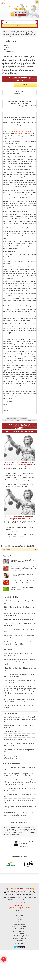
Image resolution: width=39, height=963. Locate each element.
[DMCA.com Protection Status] (19, 947)
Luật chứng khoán (8, 420)
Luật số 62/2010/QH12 (21, 133)
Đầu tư (19, 917)
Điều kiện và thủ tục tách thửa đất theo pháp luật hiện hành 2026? (22, 588)
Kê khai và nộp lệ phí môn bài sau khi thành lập (19, 619)
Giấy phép (19, 919)
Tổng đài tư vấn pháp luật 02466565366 (20, 79)
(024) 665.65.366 (14, 908)
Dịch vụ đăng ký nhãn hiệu (19, 938)
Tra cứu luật (11, 31)
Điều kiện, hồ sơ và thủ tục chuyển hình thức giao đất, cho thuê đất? (22, 560)
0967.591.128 (25, 908)
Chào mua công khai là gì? (12, 731)
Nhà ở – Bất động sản (19, 924)
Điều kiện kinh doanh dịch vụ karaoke (16, 735)
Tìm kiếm (19, 25)
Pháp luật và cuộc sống (11, 763)
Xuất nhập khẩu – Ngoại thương (19, 926)
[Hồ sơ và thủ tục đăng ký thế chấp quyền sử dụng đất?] (6, 575)
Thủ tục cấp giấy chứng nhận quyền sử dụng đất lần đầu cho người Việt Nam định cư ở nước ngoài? (23, 568)
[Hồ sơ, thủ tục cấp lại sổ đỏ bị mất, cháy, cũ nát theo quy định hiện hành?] (6, 582)
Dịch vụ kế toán (19, 933)
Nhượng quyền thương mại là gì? (15, 739)
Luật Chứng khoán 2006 (12, 532)
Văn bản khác (8, 51)
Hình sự (19, 922)
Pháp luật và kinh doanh (11, 713)
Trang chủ (5, 31)
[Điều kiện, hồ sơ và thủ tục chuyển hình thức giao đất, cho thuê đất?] (6, 561)
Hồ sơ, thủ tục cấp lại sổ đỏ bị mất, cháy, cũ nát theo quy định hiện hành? (23, 581)
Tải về (25, 85)
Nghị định (7, 47)
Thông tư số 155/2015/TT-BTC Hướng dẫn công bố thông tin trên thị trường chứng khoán (18, 519)
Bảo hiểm (19, 913)
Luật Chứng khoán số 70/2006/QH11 (18, 131)
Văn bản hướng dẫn (30, 420)
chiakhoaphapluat (11, 418)
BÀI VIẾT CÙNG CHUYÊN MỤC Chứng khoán (19, 431)
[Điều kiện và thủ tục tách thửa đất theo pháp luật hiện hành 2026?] (6, 589)
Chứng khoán (18, 31)
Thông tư (24, 31)
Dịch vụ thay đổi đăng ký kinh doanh (19, 936)
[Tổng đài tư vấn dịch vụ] (3, 959)
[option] (19, 835)
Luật (6, 45)
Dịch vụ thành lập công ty (19, 931)
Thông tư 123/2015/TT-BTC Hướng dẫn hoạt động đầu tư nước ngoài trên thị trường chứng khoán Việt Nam (19, 480)
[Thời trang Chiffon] (28, 864)
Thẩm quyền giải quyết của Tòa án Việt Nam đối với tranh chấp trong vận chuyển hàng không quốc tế (20, 719)
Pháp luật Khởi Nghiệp (11, 597)
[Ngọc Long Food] (10, 864)
